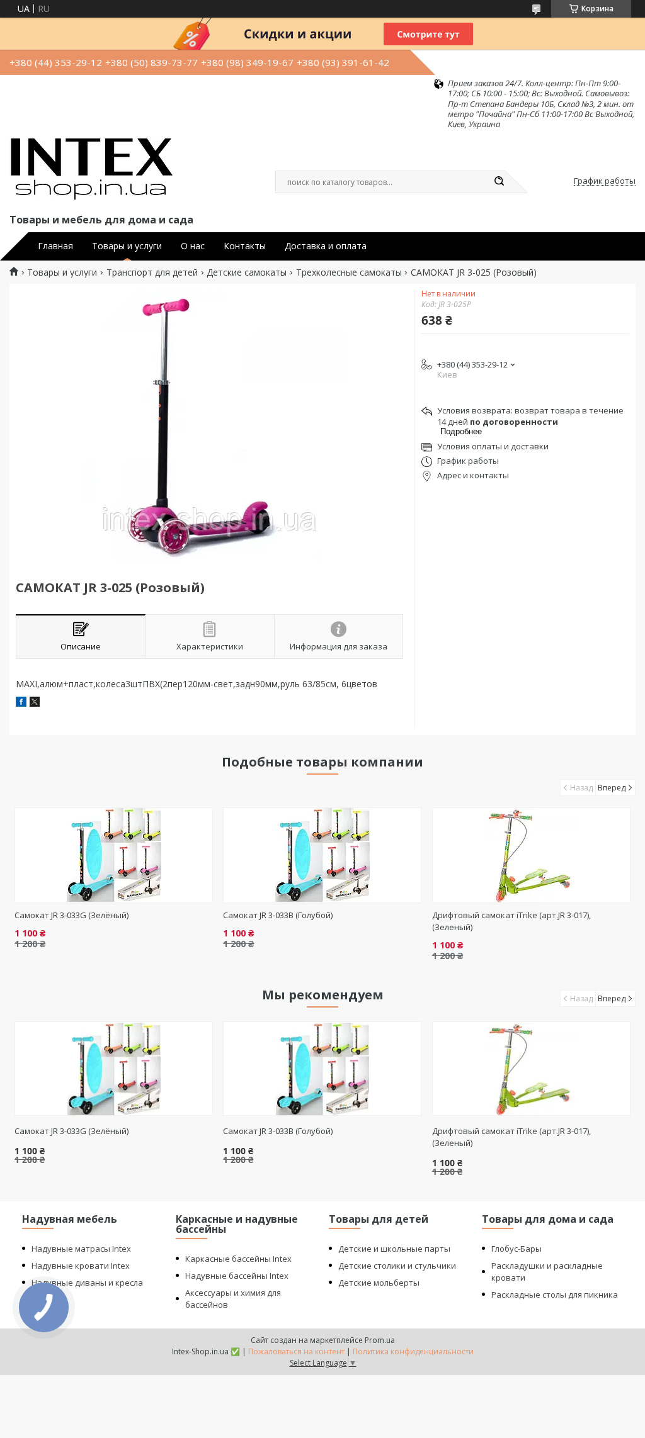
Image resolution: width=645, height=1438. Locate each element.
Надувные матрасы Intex (81, 1248)
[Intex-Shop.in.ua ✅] (91, 169)
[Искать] (498, 182)
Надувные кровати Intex (80, 1265)
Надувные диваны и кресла (87, 1282)
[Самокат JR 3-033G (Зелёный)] (113, 855)
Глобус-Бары (516, 1248)
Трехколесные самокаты (349, 272)
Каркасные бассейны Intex (238, 1258)
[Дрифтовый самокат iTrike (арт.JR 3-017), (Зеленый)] (531, 855)
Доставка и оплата (326, 246)
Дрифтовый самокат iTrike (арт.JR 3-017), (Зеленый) (511, 1137)
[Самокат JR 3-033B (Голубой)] (322, 855)
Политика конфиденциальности (413, 1351)
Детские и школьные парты (394, 1248)
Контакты (245, 246)
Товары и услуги (127, 246)
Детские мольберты (379, 1282)
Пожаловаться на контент (296, 1351)
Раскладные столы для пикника (554, 1294)
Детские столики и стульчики (397, 1265)
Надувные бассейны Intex (236, 1275)
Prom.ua (380, 1340)
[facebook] (21, 703)
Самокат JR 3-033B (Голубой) (278, 915)
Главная (55, 246)
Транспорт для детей (152, 272)
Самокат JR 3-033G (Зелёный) (71, 915)
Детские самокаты (247, 272)
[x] (35, 703)
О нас (193, 246)
